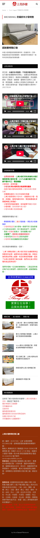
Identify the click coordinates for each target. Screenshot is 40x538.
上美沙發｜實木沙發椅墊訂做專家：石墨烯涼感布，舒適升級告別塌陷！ (27, 325)
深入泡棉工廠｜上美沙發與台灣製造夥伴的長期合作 (27, 357)
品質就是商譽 (9, 177)
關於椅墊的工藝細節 (9, 404)
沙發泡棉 (7, 187)
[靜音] (31, 111)
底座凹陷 (15, 237)
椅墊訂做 (7, 317)
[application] (20, 103)
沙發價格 (10, 232)
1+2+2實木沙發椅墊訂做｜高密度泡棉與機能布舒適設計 (26, 346)
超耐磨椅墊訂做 (10, 48)
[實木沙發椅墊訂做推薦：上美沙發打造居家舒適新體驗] (8, 337)
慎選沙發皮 (32, 204)
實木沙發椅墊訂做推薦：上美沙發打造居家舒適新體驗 (27, 335)
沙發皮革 (17, 194)
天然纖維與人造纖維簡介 (11, 419)
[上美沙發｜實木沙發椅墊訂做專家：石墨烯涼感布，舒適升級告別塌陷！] (8, 325)
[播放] (5, 111)
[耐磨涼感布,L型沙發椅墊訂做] (8, 370)
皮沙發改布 (16, 317)
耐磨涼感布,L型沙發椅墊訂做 (26, 368)
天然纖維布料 (7, 406)
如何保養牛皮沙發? (19, 207)
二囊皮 (17, 222)
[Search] (36, 3)
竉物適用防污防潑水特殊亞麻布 (14, 414)
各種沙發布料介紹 (9, 416)
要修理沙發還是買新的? (21, 234)
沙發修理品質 (9, 227)
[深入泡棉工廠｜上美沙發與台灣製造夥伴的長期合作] (8, 359)
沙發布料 (19, 197)
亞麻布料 (5, 409)
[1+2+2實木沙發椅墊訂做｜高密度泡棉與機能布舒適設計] (8, 348)
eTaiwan (19, 532)
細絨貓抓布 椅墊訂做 (23, 379)
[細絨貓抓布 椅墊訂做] (8, 382)
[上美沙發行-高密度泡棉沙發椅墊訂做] (20, 4)
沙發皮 (14, 209)
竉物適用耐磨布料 (9, 411)
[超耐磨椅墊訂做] (20, 34)
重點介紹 (26, 317)
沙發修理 (7, 239)
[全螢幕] (35, 111)
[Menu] (3, 3)
